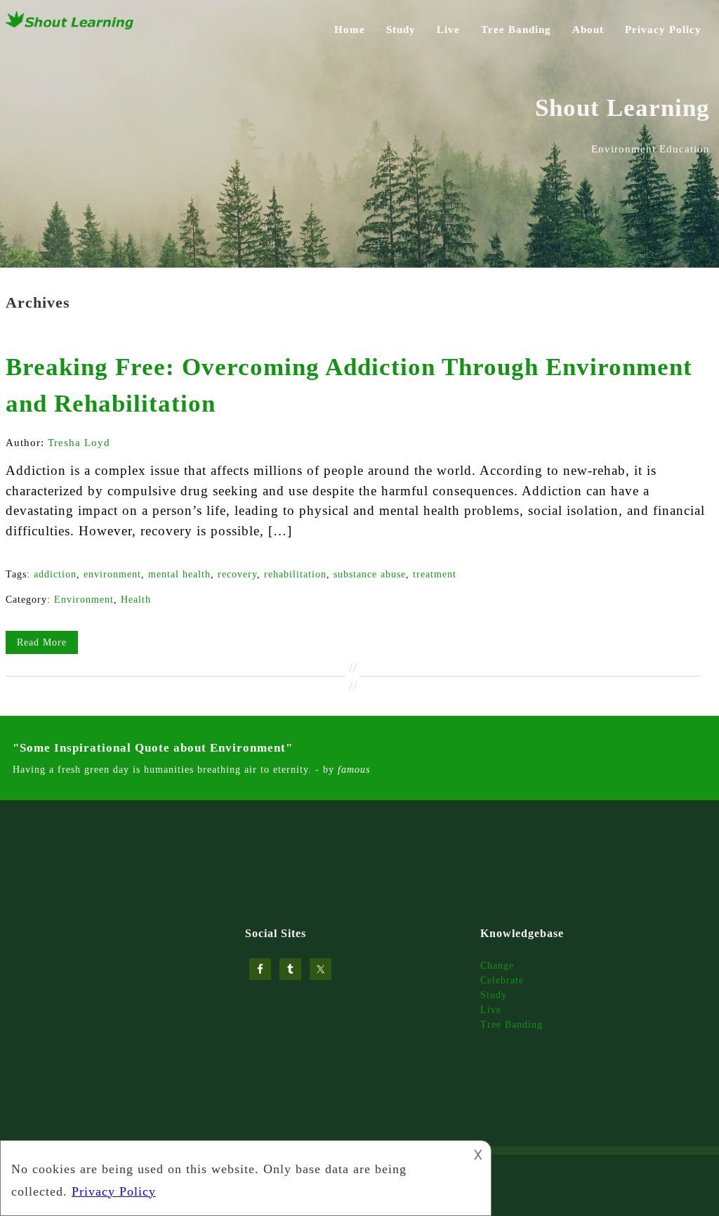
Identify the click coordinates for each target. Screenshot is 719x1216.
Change (497, 965)
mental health (179, 574)
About (588, 29)
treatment (434, 574)
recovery (237, 574)
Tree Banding (516, 29)
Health (136, 599)
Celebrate (502, 980)
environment (112, 574)
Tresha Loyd (79, 442)
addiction (55, 574)
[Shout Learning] (70, 27)
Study (401, 29)
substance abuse (370, 574)
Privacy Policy (663, 29)
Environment (84, 599)
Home (349, 29)
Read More (42, 642)
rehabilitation (295, 574)
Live (448, 29)
